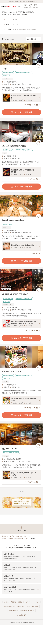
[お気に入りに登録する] (38, 65)
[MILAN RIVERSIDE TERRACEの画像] (21, 280)
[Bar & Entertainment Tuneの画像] (21, 206)
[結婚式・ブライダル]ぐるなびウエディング (15, 536)
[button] (21, 556)
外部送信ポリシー (9, 606)
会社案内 (6, 602)
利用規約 (13, 602)
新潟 (27, 538)
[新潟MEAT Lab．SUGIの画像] (21, 357)
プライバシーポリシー (33, 602)
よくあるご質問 (21, 615)
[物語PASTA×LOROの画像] (21, 434)
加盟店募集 (35, 606)
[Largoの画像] (21, 54)
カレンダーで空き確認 (23, 112)
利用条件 (21, 602)
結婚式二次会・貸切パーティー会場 (12, 538)
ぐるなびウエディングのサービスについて (21, 611)
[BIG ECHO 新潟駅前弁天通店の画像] (21, 131)
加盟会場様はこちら (23, 606)
